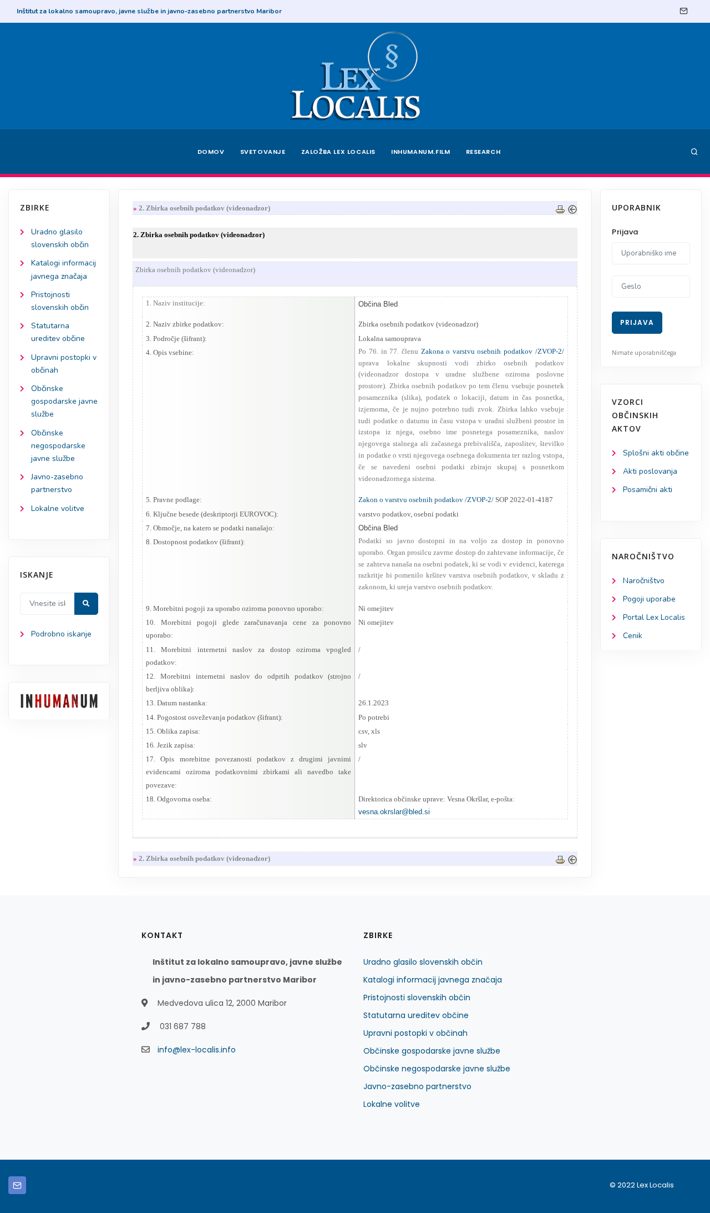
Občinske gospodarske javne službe (64, 401)
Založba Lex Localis (338, 151)
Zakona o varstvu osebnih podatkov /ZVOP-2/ (492, 351)
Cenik (632, 635)
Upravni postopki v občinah (415, 1033)
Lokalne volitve (57, 508)
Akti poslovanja (650, 471)
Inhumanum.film (420, 151)
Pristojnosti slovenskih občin (416, 997)
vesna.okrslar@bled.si (394, 812)
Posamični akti (647, 489)
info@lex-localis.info (197, 1049)
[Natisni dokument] (560, 208)
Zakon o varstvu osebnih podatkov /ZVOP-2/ (426, 499)
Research (483, 151)
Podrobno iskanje (61, 634)
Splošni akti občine (656, 453)
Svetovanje (263, 151)
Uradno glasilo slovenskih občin (423, 962)
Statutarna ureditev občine (416, 1015)
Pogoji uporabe (649, 599)
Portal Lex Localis (654, 617)
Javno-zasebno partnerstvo (417, 1086)
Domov (211, 151)
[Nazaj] (572, 208)
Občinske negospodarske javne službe (58, 446)
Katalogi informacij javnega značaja (432, 979)
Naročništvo (644, 580)
